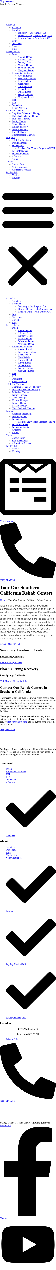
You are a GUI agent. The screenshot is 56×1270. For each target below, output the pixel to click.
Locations (16, 30)
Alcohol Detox (25, 57)
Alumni (15, 159)
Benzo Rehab (24, 81)
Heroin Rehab (24, 89)
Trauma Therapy (20, 129)
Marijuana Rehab (26, 97)
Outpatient (17, 105)
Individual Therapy (21, 118)
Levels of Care (13, 51)
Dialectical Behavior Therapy (26, 116)
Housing (16, 177)
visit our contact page (17, 721)
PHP (14, 100)
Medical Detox (25, 65)
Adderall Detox (25, 59)
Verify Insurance (19, 167)
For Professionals (20, 151)
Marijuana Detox (26, 70)
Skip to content (7, 1)
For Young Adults (20, 153)
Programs (10, 137)
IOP (14, 102)
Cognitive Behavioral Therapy (26, 113)
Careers (15, 46)
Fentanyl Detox (25, 62)
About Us (10, 24)
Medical (16, 175)
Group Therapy (19, 124)
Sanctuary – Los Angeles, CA (32, 32)
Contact (9, 161)
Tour (14, 41)
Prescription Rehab (27, 78)
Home (3, 600)
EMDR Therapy (19, 132)
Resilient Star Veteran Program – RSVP (36, 148)
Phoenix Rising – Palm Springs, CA (35, 35)
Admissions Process (21, 169)
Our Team (17, 43)
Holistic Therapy (20, 126)
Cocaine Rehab (25, 86)
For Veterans (18, 145)
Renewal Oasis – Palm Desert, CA (34, 38)
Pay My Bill (11, 172)
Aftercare (16, 156)
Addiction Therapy (15, 110)
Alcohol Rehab (25, 75)
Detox (15, 54)
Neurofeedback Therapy (23, 135)
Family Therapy (19, 121)
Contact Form (18, 164)
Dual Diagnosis (19, 143)
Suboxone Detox (26, 67)
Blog (14, 49)
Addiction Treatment (21, 140)
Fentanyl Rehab (25, 94)
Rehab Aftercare (19, 108)
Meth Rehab (24, 83)
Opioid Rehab (24, 92)
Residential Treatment (22, 73)
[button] (28, 238)
